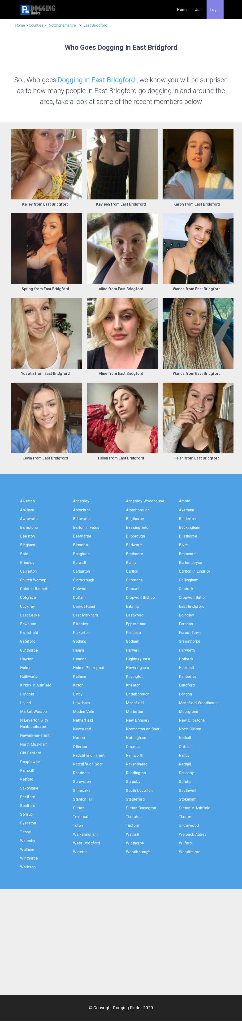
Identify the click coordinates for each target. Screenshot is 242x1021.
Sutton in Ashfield (194, 808)
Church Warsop (33, 580)
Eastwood (134, 615)
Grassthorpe (190, 641)
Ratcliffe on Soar (88, 764)
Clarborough (83, 580)
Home (182, 10)
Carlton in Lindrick (195, 571)
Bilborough (135, 536)
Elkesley (80, 624)
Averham (186, 510)
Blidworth (134, 545)
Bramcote (187, 554)
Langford (187, 685)
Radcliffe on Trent (88, 755)
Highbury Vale (138, 659)
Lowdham (81, 703)
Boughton (81, 554)
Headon (79, 659)
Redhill (185, 764)
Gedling (79, 641)
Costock (186, 589)
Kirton (78, 685)
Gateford (27, 641)
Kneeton (133, 685)
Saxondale (29, 788)
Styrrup (26, 814)
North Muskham (34, 744)
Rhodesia (81, 773)
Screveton (82, 781)
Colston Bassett (34, 589)
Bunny (131, 562)
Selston (186, 781)
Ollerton (80, 746)
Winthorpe (29, 858)
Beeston (27, 536)
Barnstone (29, 527)
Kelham (79, 676)
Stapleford (135, 799)
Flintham (133, 632)
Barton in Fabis (86, 527)
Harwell (132, 650)
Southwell (187, 790)
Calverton (28, 571)
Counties (36, 25)
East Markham (85, 615)
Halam (78, 650)
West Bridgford (86, 843)
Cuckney (27, 606)
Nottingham (136, 738)
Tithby (25, 832)
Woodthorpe (189, 852)
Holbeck (186, 659)
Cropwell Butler (192, 597)
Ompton (133, 746)
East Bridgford (95, 25)
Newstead (82, 729)
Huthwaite (29, 676)
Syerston (28, 823)
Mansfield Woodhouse (199, 703)
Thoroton (134, 816)
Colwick (80, 589)
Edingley (186, 615)
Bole (24, 554)
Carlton (132, 571)
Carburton (81, 571)
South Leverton (139, 790)
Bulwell (79, 562)
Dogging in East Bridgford (96, 80)
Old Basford (30, 753)
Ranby (184, 755)
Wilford (185, 843)
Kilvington (134, 676)
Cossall (132, 589)
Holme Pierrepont (88, 668)
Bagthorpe (135, 519)
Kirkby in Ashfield (35, 685)
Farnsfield (29, 632)
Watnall (132, 834)
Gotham (132, 641)
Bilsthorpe (188, 536)
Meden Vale (83, 711)
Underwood (189, 825)
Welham (27, 849)
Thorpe (185, 816)
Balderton (187, 519)
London (185, 694)
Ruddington (136, 773)
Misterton (134, 711)
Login (215, 10)
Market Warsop (33, 711)
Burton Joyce (190, 562)
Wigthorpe (135, 843)
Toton (78, 825)
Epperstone (136, 624)
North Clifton (190, 729)
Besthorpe (82, 536)
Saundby (186, 773)
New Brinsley (137, 720)
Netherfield (83, 720)
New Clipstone (192, 720)
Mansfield (135, 703)
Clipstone (134, 580)
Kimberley (188, 676)
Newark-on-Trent (35, 735)
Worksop (28, 867)
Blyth (183, 545)
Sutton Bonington (141, 808)
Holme (26, 668)
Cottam (79, 597)
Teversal (80, 816)
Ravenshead (136, 764)
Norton (79, 738)
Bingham (27, 545)
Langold (27, 694)
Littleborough (138, 694)
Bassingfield (137, 527)
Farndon (186, 624)
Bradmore (134, 554)
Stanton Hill (83, 799)
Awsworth (29, 519)
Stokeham (187, 799)
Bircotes (80, 545)
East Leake (30, 615)
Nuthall (185, 738)
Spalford (27, 805)
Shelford (27, 797)
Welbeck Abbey (193, 834)
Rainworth (134, 755)
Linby (78, 694)
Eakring (132, 606)
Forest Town (190, 632)
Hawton (26, 659)
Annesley (81, 501)
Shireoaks (82, 790)
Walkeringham (85, 834)
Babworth (81, 519)
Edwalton (28, 624)
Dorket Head (84, 606)
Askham (27, 510)
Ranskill (27, 770)
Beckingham (189, 527)
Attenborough (138, 510)
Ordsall (185, 746)
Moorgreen (188, 711)
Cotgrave (28, 597)
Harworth (187, 650)
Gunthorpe (29, 650)
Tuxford (132, 825)
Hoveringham (137, 668)
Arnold (184, 501)
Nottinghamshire (62, 25)
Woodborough (138, 852)
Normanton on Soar (143, 729)
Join (199, 10)
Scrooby (133, 781)
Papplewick (30, 762)
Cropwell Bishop (140, 597)
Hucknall (186, 668)
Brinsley (27, 562)
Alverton (27, 501)
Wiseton (80, 852)
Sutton (78, 808)
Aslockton (82, 510)
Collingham (188, 580)
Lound (25, 703)
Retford (27, 779)
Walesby (27, 841)
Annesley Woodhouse (145, 501)
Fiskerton (81, 632)
